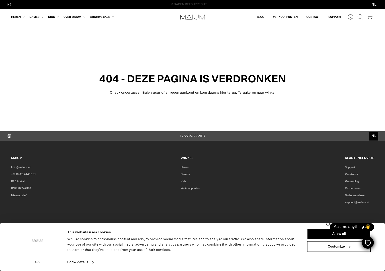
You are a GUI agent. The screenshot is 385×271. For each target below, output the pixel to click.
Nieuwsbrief (19, 195)
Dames (34, 17)
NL (374, 4)
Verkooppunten (285, 17)
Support (335, 17)
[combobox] (373, 4)
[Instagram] (9, 4)
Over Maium (72, 17)
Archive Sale (100, 17)
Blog (260, 17)
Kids (51, 17)
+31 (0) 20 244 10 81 (23, 174)
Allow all (339, 234)
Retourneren (353, 188)
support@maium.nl (357, 202)
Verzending (352, 181)
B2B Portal (18, 181)
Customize (336, 246)
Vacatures (351, 174)
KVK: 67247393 (21, 188)
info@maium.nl (20, 167)
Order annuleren (355, 195)
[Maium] (192, 17)
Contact (313, 17)
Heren (16, 17)
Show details (77, 262)
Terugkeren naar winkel (256, 92)
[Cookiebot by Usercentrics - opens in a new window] (37, 262)
